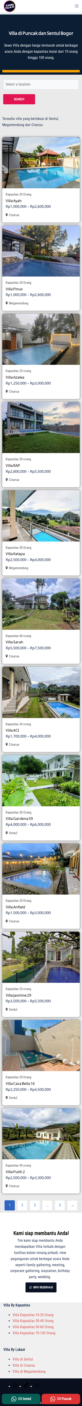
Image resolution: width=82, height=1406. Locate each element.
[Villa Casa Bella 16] (41, 1045)
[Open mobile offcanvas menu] (77, 6)
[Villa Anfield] (41, 869)
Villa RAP (13, 465)
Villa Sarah (14, 642)
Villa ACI (12, 730)
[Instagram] (15, 1386)
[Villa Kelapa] (41, 515)
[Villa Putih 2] (41, 1133)
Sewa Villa (11, 45)
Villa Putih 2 (15, 1171)
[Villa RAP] (41, 427)
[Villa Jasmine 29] (41, 957)
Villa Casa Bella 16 (20, 1083)
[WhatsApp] (37, 1386)
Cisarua (14, 215)
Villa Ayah (14, 200)
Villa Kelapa (15, 553)
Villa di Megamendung (29, 1371)
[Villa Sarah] (41, 604)
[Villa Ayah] (41, 162)
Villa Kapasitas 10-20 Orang (33, 1315)
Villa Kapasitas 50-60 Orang (33, 1327)
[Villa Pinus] (41, 251)
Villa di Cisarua (24, 1365)
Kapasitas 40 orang (18, 1165)
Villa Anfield (15, 907)
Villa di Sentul (23, 1359)
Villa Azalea (15, 377)
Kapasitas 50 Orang (18, 548)
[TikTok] (26, 1386)
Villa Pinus (14, 289)
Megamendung (18, 303)
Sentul (13, 833)
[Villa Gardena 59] (41, 780)
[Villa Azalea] (41, 339)
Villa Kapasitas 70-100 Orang (34, 1333)
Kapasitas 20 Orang (18, 194)
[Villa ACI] (41, 692)
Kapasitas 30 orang (18, 459)
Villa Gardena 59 (19, 818)
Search (19, 99)
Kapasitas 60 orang (18, 636)
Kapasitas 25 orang (18, 371)
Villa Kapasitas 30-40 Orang (33, 1321)
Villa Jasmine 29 (18, 995)
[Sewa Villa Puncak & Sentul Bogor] (9, 6)
